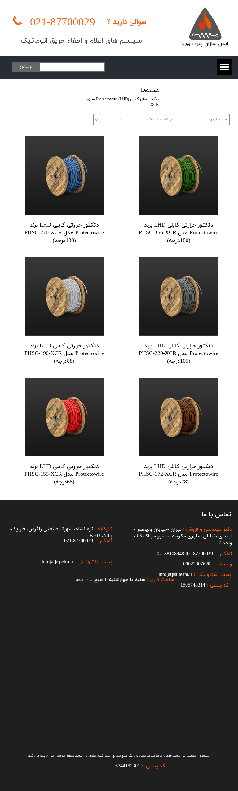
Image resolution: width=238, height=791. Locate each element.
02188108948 (170, 554)
